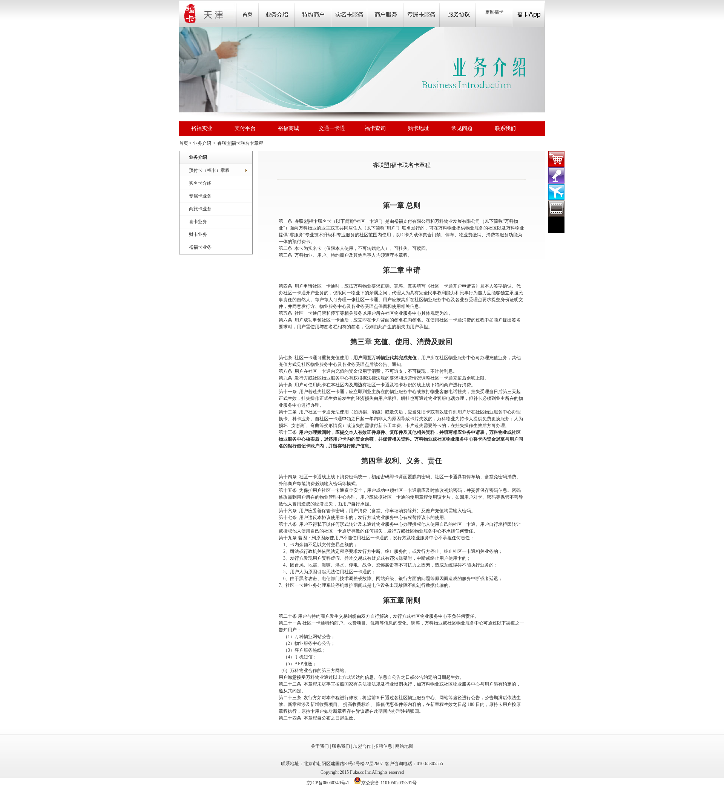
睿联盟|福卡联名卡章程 (240, 143)
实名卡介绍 (200, 183)
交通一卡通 (332, 128)
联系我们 (505, 128)
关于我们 (320, 746)
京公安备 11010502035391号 (389, 782)
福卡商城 (556, 159)
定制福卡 (494, 12)
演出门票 (556, 175)
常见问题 (461, 128)
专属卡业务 (200, 196)
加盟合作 (362, 746)
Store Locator (385, 13)
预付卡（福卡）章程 (209, 170)
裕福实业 (201, 128)
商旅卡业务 (200, 208)
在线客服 (556, 225)
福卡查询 (375, 128)
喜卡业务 (198, 221)
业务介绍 (277, 13)
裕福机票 (556, 192)
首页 (247, 13)
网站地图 (404, 746)
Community (349, 13)
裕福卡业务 (200, 247)
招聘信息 (383, 746)
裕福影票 (556, 208)
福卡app (528, 13)
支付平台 (245, 128)
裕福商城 (288, 128)
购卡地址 (418, 128)
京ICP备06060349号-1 (328, 782)
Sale (313, 13)
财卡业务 (198, 234)
